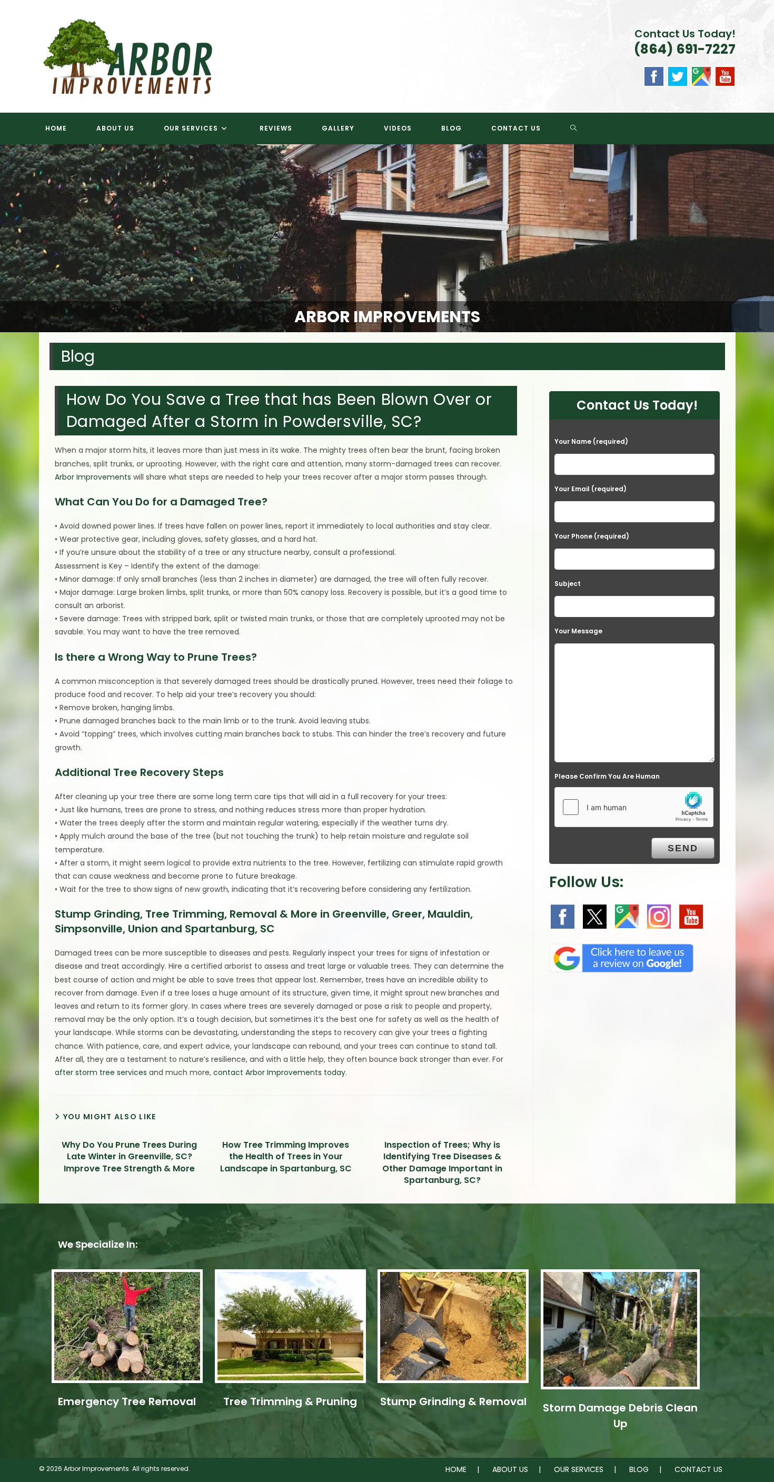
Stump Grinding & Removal (453, 1401)
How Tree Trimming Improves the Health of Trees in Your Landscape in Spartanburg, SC (286, 1157)
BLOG (639, 1469)
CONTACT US (698, 1469)
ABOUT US (510, 1469)
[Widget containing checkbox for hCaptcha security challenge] (633, 807)
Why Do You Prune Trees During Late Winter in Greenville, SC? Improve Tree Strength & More (129, 1157)
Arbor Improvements (93, 477)
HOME (456, 1469)
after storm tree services (101, 1072)
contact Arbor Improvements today (279, 1072)
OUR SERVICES (578, 1469)
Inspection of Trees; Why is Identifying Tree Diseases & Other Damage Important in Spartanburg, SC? (442, 1162)
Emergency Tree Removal (127, 1401)
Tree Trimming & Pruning (290, 1401)
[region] (387, 238)
